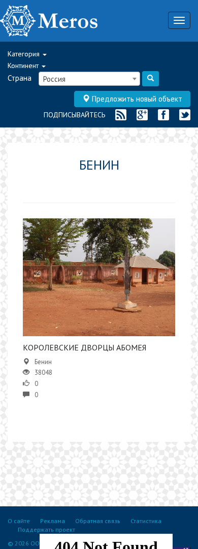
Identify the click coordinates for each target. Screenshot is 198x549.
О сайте (19, 521)
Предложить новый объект (136, 99)
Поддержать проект (46, 529)
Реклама (52, 521)
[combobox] (89, 79)
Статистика (145, 521)
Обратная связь (97, 521)
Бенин (43, 362)
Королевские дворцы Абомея (84, 347)
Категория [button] (25, 53)
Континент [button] (24, 65)
